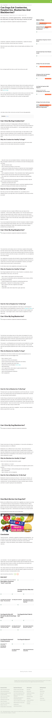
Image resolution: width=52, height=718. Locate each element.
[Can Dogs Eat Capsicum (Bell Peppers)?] (43, 78)
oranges (26, 308)
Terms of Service (42, 700)
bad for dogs (5, 90)
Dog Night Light (16, 704)
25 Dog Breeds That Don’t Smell (43, 91)
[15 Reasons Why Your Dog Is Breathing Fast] (40, 26)
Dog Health (28, 689)
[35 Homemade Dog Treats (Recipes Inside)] (43, 44)
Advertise (41, 694)
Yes (15, 574)
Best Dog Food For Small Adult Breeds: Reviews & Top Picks (28, 601)
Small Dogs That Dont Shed (5, 699)
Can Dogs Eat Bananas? (41, 24)
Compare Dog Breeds (30, 700)
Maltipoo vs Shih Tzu (4, 704)
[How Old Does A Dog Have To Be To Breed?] (43, 32)
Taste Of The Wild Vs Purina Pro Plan (19, 700)
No (17, 574)
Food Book (28, 703)
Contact (41, 696)
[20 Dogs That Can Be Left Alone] (43, 94)
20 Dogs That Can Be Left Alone (43, 102)
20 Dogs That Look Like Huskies (43, 63)
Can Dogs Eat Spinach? (24, 639)
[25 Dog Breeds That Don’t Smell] (41, 90)
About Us (41, 689)
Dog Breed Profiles (30, 696)
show (7, 116)
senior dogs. (18, 364)
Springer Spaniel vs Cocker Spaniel (6, 706)
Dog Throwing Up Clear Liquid (18, 691)
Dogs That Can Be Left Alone (5, 689)
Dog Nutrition (29, 691)
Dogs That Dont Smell (4, 697)
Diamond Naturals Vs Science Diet (19, 702)
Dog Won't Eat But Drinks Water (19, 689)
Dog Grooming (29, 694)
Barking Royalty (6, 1)
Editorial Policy (42, 691)
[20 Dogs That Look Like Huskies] (43, 55)
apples (30, 308)
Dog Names (28, 701)
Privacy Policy (42, 698)
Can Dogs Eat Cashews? (17, 599)
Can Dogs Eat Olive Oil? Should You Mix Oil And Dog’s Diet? (8, 616)
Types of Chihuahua (4, 701)
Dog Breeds (28, 698)
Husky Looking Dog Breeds (5, 691)
